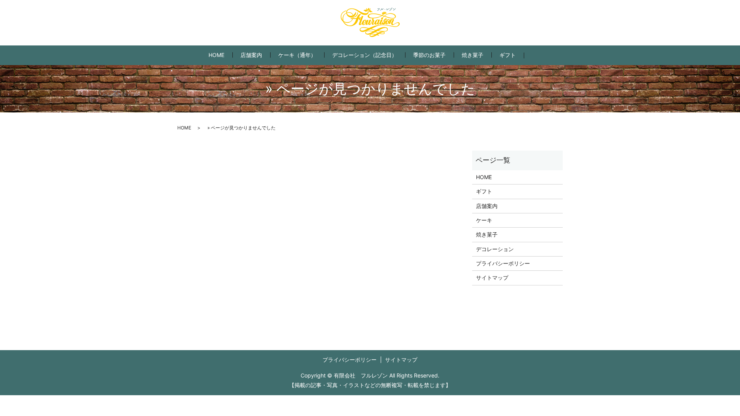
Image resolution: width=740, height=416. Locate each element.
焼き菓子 (472, 55)
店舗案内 (251, 55)
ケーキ (484, 220)
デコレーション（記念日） (364, 55)
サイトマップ (492, 277)
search (536, 55)
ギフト (508, 55)
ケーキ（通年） (297, 55)
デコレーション (495, 249)
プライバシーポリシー (503, 263)
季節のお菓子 (429, 55)
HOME (216, 55)
